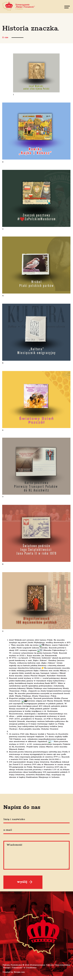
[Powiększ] (55, 58)
